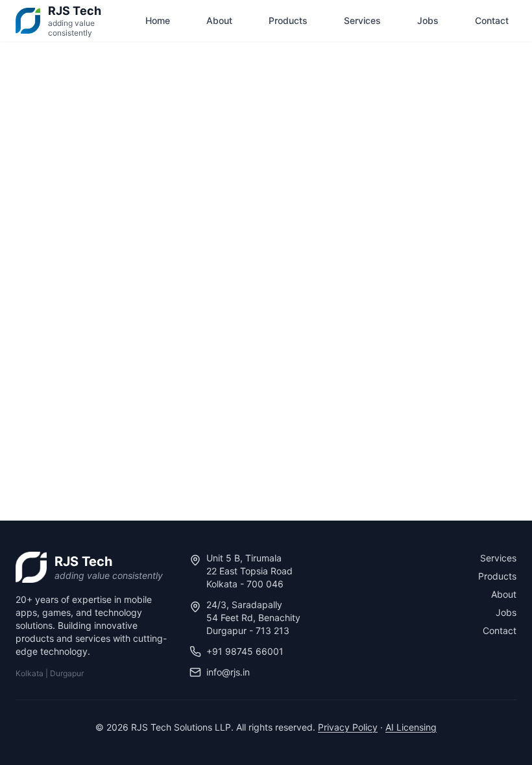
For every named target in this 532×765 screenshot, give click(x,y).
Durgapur (67, 673)
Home (157, 20)
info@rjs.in (228, 671)
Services (362, 20)
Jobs (428, 20)
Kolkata (29, 673)
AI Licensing (411, 727)
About (219, 20)
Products (288, 20)
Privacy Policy (348, 727)
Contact (492, 20)
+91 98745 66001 (245, 651)
